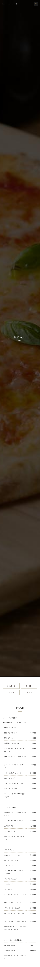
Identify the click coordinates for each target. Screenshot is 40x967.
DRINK (11, 692)
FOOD (29, 686)
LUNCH (29, 692)
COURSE (11, 686)
